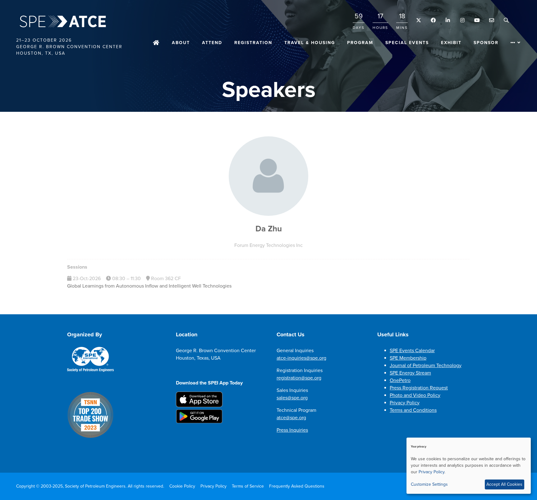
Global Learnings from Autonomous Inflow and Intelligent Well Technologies (149, 286)
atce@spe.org (291, 418)
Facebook (433, 20)
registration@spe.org (299, 378)
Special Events (407, 42)
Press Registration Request (419, 388)
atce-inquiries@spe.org (301, 358)
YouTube (477, 20)
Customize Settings (429, 484)
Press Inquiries (292, 430)
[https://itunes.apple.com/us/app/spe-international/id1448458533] (199, 405)
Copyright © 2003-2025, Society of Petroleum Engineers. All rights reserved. (90, 486)
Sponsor (486, 42)
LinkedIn (447, 20)
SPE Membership (408, 358)
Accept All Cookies (504, 484)
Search (506, 20)
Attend (212, 42)
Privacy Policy (405, 403)
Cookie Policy (182, 486)
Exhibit (451, 42)
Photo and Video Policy (415, 395)
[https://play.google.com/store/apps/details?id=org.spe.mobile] (199, 422)
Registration (253, 42)
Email (491, 20)
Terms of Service (248, 486)
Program (360, 42)
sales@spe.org (292, 398)
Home (156, 43)
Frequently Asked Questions (296, 486)
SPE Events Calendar (412, 351)
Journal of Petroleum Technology (425, 365)
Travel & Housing (309, 42)
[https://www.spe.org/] (90, 370)
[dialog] (468, 466)
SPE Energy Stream (410, 373)
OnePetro (400, 380)
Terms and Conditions (413, 410)
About (181, 42)
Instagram (462, 20)
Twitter (418, 20)
